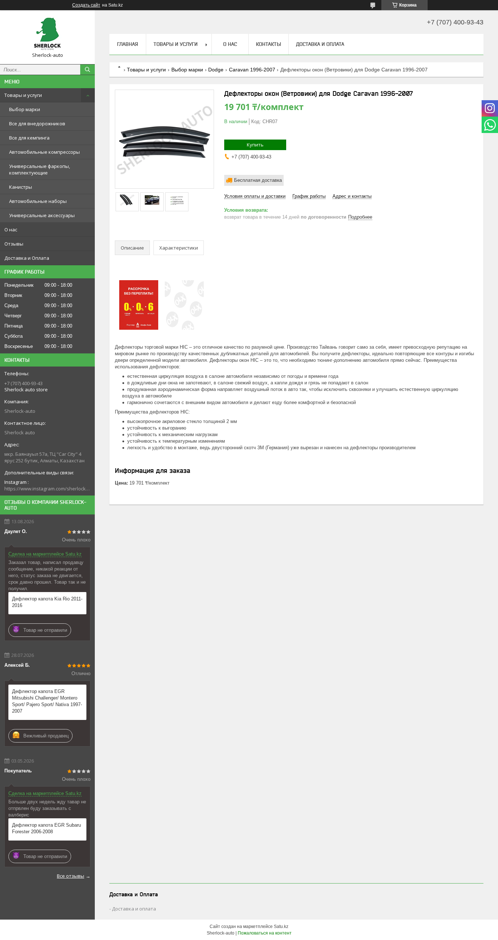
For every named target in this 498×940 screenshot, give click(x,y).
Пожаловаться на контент (265, 933)
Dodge (215, 70)
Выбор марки (24, 109)
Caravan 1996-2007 (252, 70)
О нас (10, 229)
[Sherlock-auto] (47, 34)
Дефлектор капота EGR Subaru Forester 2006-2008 (46, 828)
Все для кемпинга (29, 137)
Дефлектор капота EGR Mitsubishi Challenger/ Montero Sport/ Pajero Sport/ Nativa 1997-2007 (47, 701)
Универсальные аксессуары (42, 215)
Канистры (20, 187)
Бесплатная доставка (258, 180)
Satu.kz (281, 926)
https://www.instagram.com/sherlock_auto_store (47, 488)
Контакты (268, 44)
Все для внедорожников (37, 123)
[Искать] (87, 69)
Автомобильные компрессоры (44, 152)
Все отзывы (70, 876)
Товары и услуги (23, 95)
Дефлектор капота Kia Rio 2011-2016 (47, 602)
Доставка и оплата (134, 908)
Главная (127, 44)
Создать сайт (86, 5)
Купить (255, 144)
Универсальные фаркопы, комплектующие (39, 169)
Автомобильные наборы (38, 201)
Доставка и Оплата (26, 258)
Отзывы (13, 243)
